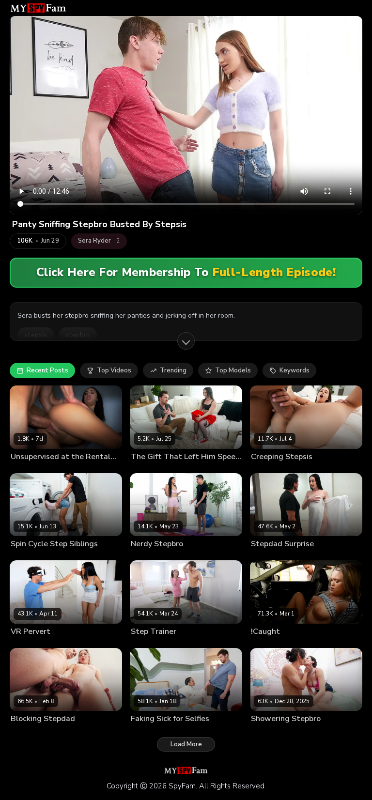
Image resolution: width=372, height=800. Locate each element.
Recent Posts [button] (47, 370)
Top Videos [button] (114, 370)
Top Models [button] (233, 370)
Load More (186, 744)
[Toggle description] (186, 341)
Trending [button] (173, 370)
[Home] (38, 8)
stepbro (77, 335)
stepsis (35, 335)
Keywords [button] (294, 370)
